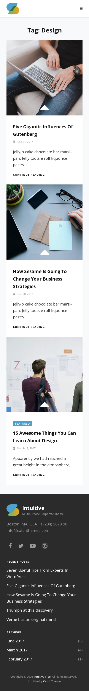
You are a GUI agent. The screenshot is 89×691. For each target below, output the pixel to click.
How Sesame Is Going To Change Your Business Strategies (40, 278)
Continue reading (29, 175)
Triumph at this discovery (29, 610)
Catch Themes (52, 681)
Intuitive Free (42, 677)
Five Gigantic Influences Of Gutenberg (40, 585)
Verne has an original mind (31, 619)
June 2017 (15, 640)
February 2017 (19, 659)
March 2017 (17, 650)
